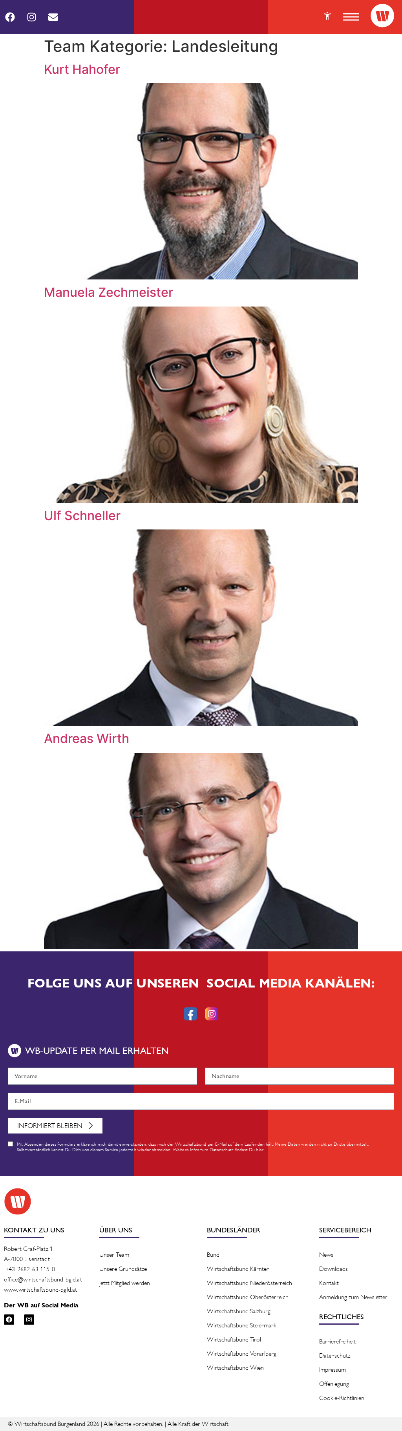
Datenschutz (334, 1355)
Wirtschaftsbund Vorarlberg (241, 1353)
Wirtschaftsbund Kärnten (238, 1269)
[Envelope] (53, 17)
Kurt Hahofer (82, 69)
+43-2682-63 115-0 (30, 1269)
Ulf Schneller (82, 515)
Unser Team (114, 1254)
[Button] (327, 16)
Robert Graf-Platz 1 (28, 1249)
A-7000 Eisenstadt (27, 1259)
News (326, 1254)
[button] (351, 17)
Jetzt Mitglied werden (124, 1283)
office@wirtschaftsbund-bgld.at (43, 1279)
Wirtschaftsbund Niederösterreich (249, 1283)
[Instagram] (31, 17)
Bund (213, 1254)
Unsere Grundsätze (123, 1269)
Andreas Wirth (86, 738)
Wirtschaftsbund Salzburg (238, 1311)
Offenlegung (334, 1384)
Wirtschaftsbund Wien (235, 1367)
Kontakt (329, 1283)
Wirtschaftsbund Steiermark (241, 1325)
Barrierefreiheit (337, 1341)
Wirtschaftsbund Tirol (234, 1339)
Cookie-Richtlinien (341, 1398)
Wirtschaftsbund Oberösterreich (248, 1297)
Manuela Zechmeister (108, 292)
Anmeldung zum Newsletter (353, 1297)
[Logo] (382, 15)
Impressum (332, 1369)
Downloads (333, 1269)
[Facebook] (10, 17)
